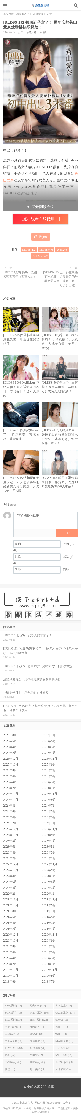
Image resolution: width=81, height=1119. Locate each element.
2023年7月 (49, 840)
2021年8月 (10, 911)
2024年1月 (49, 823)
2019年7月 (49, 981)
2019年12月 (10, 969)
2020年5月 (49, 952)
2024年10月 (10, 799)
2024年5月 (49, 811)
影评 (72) (10, 1055)
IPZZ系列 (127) (13, 1019)
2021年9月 (49, 905)
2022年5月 (49, 882)
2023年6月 (10, 846)
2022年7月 (49, 876)
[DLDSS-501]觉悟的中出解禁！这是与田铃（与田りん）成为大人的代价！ (60, 387)
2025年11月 (49, 758)
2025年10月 (10, 764)
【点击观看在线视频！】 (40, 219)
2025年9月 (49, 764)
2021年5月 (49, 917)
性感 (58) (10, 1069)
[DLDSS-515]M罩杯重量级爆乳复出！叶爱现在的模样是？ (21, 339)
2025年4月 (10, 782)
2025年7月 (49, 770)
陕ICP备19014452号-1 (58, 1102)
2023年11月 (49, 829)
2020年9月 (49, 940)
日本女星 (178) (63, 1005)
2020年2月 (10, 964)
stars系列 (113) (38, 1026)
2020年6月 (10, 952)
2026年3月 (49, 747)
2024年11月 (49, 794)
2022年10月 (10, 870)
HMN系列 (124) (39, 1019)
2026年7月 (49, 735)
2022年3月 (49, 887)
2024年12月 (10, 794)
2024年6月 (10, 811)
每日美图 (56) (37, 1069)
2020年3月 (49, 958)
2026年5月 (49, 741)
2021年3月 (49, 923)
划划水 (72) (36, 1055)
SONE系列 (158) (14, 1012)
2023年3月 (49, 852)
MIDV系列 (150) (39, 1012)
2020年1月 (49, 964)
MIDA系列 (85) (13, 1041)
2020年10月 (10, 940)
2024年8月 (10, 805)
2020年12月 (10, 934)
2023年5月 (49, 846)
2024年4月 (10, 817)
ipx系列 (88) (36, 1033)
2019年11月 (49, 969)
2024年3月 (49, 817)
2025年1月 (49, 788)
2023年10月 (10, 835)
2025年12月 (10, 758)
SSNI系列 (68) (13, 1062)
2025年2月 (10, 788)
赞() (43, 237)
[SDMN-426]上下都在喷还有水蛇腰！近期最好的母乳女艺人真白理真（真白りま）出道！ (60, 279)
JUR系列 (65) (37, 1062)
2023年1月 (49, 858)
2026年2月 (10, 752)
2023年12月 (10, 829)
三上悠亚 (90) (12, 1033)
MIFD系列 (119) (14, 1026)
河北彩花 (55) (63, 1069)
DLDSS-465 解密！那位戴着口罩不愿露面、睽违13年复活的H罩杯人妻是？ (60, 482)
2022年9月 (49, 870)
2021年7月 (49, 911)
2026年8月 (10, 735)
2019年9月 (49, 975)
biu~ (67, 532)
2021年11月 (49, 899)
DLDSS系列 (46, 249)
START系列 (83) (64, 1041)
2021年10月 (10, 905)
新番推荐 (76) (37, 1048)
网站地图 (40, 1102)
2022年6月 (10, 882)
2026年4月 (10, 747)
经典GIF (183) (38, 1005)
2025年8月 (10, 770)
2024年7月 (49, 805)
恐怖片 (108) (62, 1026)
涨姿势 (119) (62, 1019)
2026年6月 (10, 741)
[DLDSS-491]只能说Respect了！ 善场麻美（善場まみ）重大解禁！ (21, 435)
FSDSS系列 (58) (64, 1062)
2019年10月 (10, 975)
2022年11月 (49, 864)
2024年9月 (49, 799)
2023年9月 (49, 835)
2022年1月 (49, 893)
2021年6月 (10, 917)
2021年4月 (10, 923)
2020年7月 (49, 946)
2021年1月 (49, 928)
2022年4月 (10, 887)
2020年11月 (49, 934)
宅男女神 (38, 14)
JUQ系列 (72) (62, 1048)
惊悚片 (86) (61, 1033)
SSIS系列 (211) (13, 1005)
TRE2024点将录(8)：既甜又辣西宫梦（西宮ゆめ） (20, 274)
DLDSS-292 (28, 249)
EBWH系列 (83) (14, 1048)
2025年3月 (49, 782)
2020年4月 (10, 958)
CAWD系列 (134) (65, 1012)
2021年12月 (10, 899)
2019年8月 (10, 981)
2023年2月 (10, 858)
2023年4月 (10, 852)
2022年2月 (10, 893)
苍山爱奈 (62, 249)
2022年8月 (10, 876)
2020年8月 (10, 946)
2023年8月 (10, 840)
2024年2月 (10, 823)
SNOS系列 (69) (63, 1055)
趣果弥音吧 (40, 5)
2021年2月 (10, 928)
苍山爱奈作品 (40, 255)
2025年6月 (10, 776)
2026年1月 (49, 752)
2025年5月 (49, 776)
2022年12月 (10, 864)
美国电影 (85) (37, 1041)
